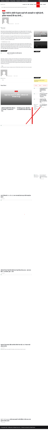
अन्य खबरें (44, 4)
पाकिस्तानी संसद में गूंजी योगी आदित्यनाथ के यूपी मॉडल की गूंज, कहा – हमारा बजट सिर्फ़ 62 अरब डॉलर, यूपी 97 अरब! (16, 271)
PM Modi (17, 67)
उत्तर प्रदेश (24, 4)
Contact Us (18, 0)
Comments (44, 85)
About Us (3, 0)
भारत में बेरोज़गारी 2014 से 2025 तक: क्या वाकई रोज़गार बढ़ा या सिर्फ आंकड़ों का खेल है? (16, 196)
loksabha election (13, 67)
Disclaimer (7, 0)
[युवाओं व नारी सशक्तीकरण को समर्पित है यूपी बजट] (3, 54)
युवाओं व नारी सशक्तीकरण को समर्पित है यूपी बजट (14, 53)
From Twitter (37, 77)
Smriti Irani (25, 67)
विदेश (28, 4)
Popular (36, 85)
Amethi (2, 67)
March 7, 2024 (7, 41)
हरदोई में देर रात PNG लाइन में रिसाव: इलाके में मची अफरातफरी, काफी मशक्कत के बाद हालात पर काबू (40, 34)
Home (2, 7)
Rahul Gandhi (21, 67)
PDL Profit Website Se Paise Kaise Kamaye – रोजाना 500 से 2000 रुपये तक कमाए (43, 176)
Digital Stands (32, 427)
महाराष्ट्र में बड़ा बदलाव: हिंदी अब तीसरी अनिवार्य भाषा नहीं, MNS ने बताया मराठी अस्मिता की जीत (15, 345)
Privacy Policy (12, 0)
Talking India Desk (11, 23)
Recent (40, 85)
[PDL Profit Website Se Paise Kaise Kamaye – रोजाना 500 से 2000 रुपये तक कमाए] (36, 209)
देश (26, 4)
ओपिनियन (38, 4)
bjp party (4, 67)
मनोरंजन (41, 4)
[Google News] (3, 78)
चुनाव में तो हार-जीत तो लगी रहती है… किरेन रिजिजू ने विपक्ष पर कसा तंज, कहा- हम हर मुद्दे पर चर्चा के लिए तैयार (43, 95)
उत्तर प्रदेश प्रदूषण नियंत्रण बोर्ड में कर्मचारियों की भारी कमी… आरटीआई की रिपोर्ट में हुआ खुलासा (43, 90)
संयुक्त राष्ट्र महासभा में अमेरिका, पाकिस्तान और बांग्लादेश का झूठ (16, 96)
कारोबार (35, 4)
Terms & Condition (24, 0)
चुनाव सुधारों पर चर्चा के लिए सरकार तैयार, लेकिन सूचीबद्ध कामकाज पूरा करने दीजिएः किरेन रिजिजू (43, 100)
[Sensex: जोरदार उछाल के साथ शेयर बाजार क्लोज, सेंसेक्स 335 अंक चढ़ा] (36, 139)
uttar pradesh (29, 67)
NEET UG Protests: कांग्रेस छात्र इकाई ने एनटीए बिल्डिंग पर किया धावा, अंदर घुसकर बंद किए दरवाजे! (16, 420)
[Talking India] (3, 4)
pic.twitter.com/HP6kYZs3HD (9, 39)
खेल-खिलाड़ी (31, 4)
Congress (8, 67)
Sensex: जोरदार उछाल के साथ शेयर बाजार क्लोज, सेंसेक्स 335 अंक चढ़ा (43, 105)
